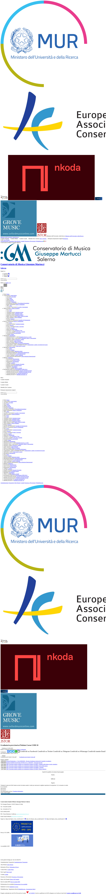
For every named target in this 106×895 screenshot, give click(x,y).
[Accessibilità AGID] (22, 846)
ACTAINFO (32, 893)
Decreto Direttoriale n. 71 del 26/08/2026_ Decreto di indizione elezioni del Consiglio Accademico (28, 761)
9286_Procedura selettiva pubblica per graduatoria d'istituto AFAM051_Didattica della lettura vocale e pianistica (31, 764)
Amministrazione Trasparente (7, 241)
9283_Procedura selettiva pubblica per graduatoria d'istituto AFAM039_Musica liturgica (26, 769)
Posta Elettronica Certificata (9, 814)
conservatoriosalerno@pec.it (22, 814)
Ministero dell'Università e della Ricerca (74, 236)
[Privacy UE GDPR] (22, 832)
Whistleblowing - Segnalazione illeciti (26, 889)
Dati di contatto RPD (15, 881)
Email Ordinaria (7, 816)
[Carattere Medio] (18, 238)
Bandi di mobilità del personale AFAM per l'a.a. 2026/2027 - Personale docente (24, 762)
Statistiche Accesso (14, 886)
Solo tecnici (3, 789)
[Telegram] (8, 276)
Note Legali (9, 872)
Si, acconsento (4, 786)
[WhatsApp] (9, 275)
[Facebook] (8, 273)
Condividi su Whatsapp (78, 751)
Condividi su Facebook (28, 751)
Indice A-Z (8, 282)
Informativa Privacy (14, 867)
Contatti (22, 241)
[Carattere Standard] (9, 238)
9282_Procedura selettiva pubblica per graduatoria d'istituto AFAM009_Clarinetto (24, 767)
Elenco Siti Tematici (14, 879)
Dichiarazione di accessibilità (20, 884)
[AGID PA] (33, 859)
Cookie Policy (10, 869)
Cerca (2, 278)
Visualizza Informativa (18, 791)
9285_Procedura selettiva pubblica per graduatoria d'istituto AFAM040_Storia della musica (27, 766)
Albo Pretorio (17, 241)
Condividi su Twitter (45, 751)
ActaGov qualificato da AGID (73, 893)
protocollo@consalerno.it (17, 816)
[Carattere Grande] (27, 238)
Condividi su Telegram (61, 751)
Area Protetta (7, 240)
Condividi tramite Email (96, 751)
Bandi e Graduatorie (5, 749)
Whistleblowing (39, 241)
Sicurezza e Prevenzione (30, 241)
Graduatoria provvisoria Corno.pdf (8, 757)
